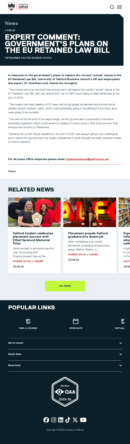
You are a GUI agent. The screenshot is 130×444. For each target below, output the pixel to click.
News (11, 23)
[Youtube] (83, 420)
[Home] (18, 10)
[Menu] (119, 7)
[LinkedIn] (60, 420)
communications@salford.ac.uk (86, 159)
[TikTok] (67, 420)
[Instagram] (53, 420)
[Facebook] (46, 420)
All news (65, 286)
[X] (75, 420)
